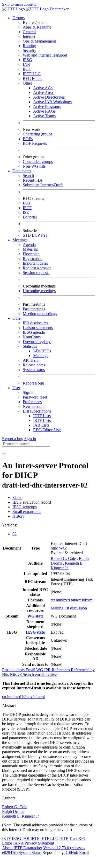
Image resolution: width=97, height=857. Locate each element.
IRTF (27, 69)
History (18, 516)
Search (28, 175)
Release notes (34, 365)
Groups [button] (18, 18)
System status (34, 369)
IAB (26, 64)
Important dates (35, 263)
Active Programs (47, 106)
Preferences (32, 402)
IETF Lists (42, 416)
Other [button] (17, 318)
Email (84, 852)
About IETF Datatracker (22, 848)
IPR (48, 670)
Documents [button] (21, 171)
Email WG (35, 670)
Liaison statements (38, 327)
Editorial (30, 217)
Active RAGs (44, 111)
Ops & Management (39, 41)
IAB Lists (41, 425)
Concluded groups (38, 161)
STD (27, 235)
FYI (44, 235)
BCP (36, 235)
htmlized (63, 600)
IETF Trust (68, 838)
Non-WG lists (34, 166)
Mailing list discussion (69, 608)
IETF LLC (32, 74)
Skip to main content (19, 4)
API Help (31, 360)
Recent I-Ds (32, 180)
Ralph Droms (13, 811)
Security (29, 50)
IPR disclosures (35, 323)
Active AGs (43, 88)
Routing (29, 46)
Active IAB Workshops (52, 102)
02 (14, 534)
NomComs (32, 337)
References (61, 670)
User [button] (16, 388)
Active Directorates (49, 97)
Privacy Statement (39, 843)
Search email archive (40, 674)
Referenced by (83, 670)
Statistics (30, 346)
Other (27, 83)
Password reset (35, 397)
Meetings (40, 355)
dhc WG (59, 548)
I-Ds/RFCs (42, 351)
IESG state (35, 632)
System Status (30, 852)
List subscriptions (37, 411)
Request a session (37, 268)
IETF (6, 838)
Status (17, 497)
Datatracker (59, 9)
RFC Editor (32, 78)
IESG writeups (24, 507)
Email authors (14, 670)
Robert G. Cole (63, 558)
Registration (32, 258)
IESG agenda (34, 332)
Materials (30, 249)
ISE (26, 212)
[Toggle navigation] (4, 454)
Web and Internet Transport (45, 55)
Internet (29, 36)
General (29, 32)
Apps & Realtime (37, 27)
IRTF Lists (42, 420)
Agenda (29, 244)
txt (53, 600)
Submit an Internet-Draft (43, 185)
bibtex (76, 600)
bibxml (87, 600)
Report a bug (33, 383)
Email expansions (26, 511)
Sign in (28, 392)
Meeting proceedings (40, 313)
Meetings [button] (19, 240)
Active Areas (43, 92)
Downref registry (37, 341)
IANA (18, 843)
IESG (27, 60)
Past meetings (34, 309)
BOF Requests (35, 143)
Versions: (9, 525)
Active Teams (44, 116)
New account (33, 406)
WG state (35, 616)
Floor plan (31, 254)
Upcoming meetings (39, 291)
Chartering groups (37, 134)
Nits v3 (16, 674)
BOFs (28, 138)
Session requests (36, 272)
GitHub (72, 852)
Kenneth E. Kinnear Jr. (67, 565)
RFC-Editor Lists (47, 430)
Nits (6, 674)
